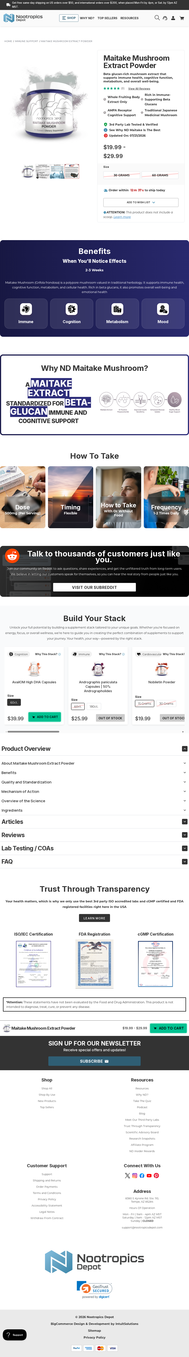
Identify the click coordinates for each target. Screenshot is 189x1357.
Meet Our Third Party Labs (142, 1119)
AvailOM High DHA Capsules (34, 682)
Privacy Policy (47, 1199)
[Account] (158, 18)
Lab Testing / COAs (27, 848)
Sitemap (94, 1330)
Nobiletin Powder (161, 682)
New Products (47, 1101)
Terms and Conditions (47, 1193)
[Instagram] (135, 1175)
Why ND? (142, 1094)
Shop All (47, 1088)
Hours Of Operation (142, 1208)
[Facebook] (142, 1175)
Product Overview (25, 748)
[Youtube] (149, 1175)
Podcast (142, 1107)
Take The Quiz (142, 1101)
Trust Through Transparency (142, 1126)
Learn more (122, 217)
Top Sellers (47, 1107)
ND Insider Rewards (142, 1151)
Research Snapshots (142, 1138)
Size (106, 166)
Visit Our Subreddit (94, 587)
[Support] (165, 18)
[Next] (183, 731)
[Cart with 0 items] (181, 18)
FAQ (7, 861)
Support (47, 1174)
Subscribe (92, 1061)
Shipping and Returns (47, 1180)
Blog (142, 1113)
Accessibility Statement (47, 1205)
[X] (127, 1175)
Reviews (13, 835)
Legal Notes (47, 1212)
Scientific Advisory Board (142, 1132)
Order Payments (47, 1186)
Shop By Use (47, 1094)
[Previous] (6, 731)
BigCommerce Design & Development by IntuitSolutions (94, 1324)
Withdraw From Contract (46, 1218)
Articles (12, 821)
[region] (94, 687)
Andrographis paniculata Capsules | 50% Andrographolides (98, 686)
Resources (142, 1088)
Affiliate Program (142, 1145)
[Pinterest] (156, 1175)
